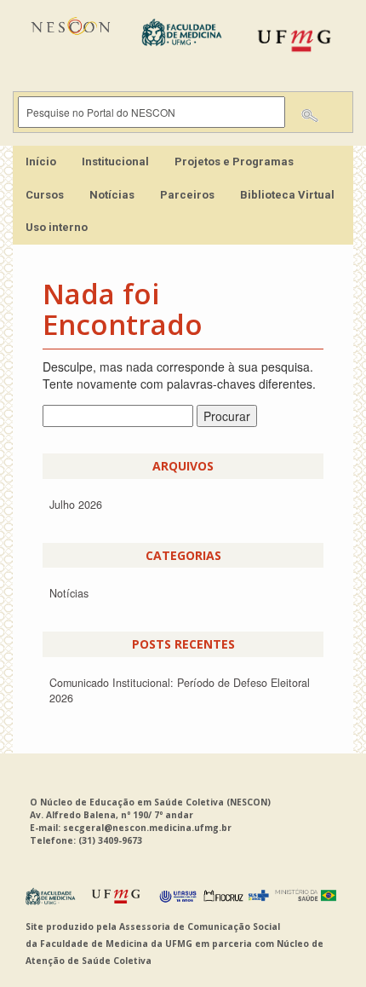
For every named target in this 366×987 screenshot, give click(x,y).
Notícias (111, 194)
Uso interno (57, 227)
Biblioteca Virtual (287, 194)
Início (41, 161)
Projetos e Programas (234, 161)
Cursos (45, 194)
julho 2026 (75, 504)
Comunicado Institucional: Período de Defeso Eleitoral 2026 (179, 690)
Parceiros (187, 194)
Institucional (115, 161)
